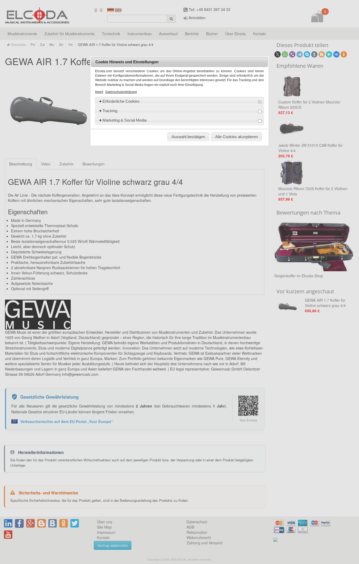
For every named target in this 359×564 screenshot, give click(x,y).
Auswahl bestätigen (188, 136)
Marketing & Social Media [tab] (124, 120)
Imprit (99, 92)
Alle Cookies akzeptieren (236, 136)
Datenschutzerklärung (121, 92)
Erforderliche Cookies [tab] (121, 101)
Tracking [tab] (109, 110)
